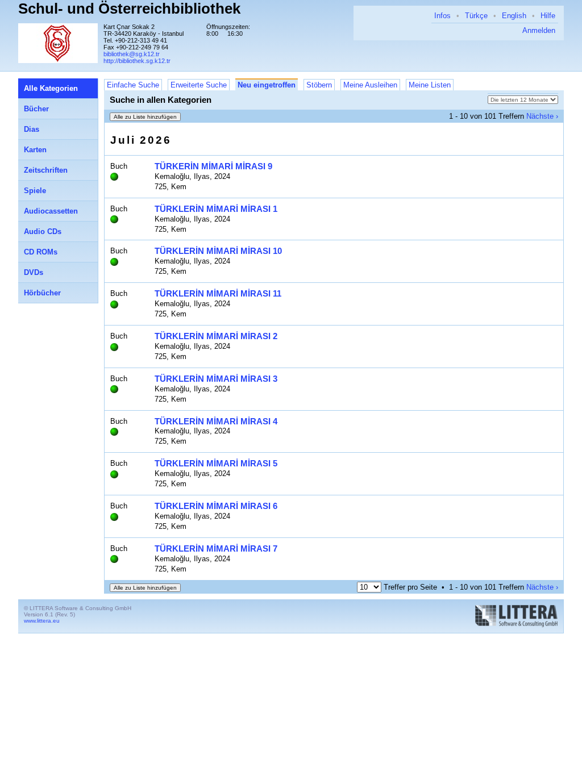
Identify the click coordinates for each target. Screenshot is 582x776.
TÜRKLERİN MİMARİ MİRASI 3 (216, 378)
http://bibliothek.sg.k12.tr (137, 60)
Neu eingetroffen (267, 85)
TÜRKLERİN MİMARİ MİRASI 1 (216, 209)
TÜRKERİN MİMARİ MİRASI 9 (213, 166)
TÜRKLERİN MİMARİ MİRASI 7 (216, 548)
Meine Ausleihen (370, 85)
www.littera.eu (42, 621)
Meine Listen (430, 85)
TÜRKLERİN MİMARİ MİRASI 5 (216, 463)
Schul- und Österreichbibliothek (129, 8)
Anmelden (538, 30)
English (514, 15)
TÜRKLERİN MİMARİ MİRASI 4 (216, 421)
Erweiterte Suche (199, 85)
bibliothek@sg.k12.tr (131, 54)
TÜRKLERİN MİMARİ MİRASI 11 (218, 293)
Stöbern (319, 85)
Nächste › (542, 116)
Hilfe (548, 15)
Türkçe (476, 15)
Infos (442, 15)
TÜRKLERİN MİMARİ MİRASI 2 (216, 336)
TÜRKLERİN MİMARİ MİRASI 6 (216, 506)
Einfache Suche (133, 85)
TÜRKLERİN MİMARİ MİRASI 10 (218, 251)
